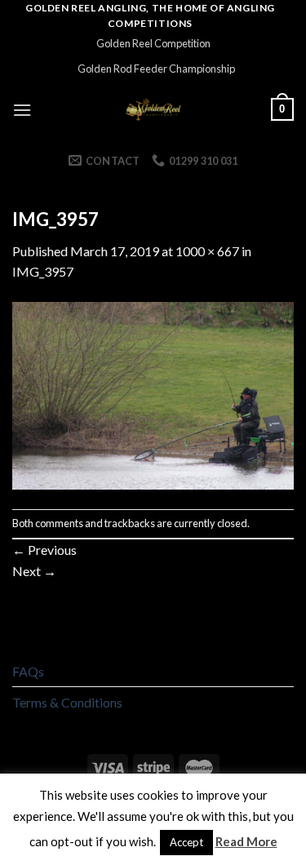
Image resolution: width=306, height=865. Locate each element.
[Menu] (22, 110)
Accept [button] (186, 842)
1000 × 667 (207, 251)
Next (34, 571)
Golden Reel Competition (153, 43)
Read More (246, 841)
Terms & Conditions (67, 702)
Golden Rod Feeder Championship (156, 68)
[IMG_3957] (153, 393)
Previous (44, 549)
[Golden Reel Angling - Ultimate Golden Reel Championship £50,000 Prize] (153, 109)
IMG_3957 (42, 271)
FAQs (28, 671)
